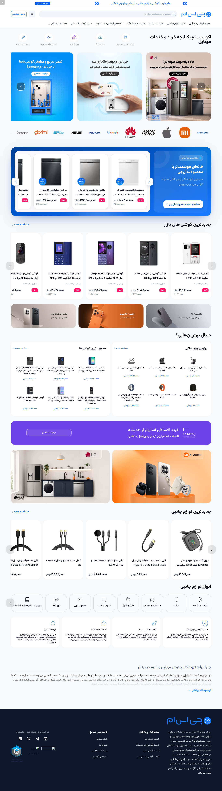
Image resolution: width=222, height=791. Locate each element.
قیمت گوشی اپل (151, 751)
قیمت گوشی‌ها (152, 739)
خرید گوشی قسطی (81, 24)
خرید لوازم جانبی (176, 24)
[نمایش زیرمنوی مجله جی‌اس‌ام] (49, 23)
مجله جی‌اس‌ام (59, 24)
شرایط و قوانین (100, 756)
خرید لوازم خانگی (135, 24)
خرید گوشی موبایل (199, 24)
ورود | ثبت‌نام (18, 14)
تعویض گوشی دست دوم (109, 24)
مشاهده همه (21, 225)
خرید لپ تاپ (156, 24)
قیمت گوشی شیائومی (148, 756)
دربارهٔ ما (103, 745)
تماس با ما (102, 739)
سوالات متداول (99, 751)
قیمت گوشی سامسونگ (147, 745)
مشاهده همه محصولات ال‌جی (185, 204)
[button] (111, 3)
